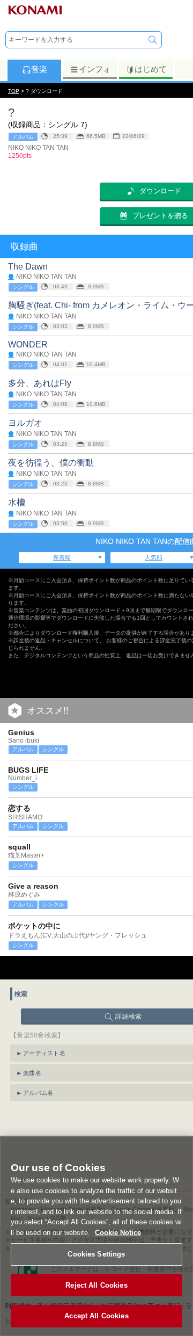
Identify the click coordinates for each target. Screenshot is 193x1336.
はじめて (151, 69)
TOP (13, 91)
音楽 (39, 69)
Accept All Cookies (96, 1316)
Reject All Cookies (96, 1285)
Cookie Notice (118, 1233)
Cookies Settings (96, 1254)
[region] (96, 1236)
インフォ (95, 69)
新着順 (62, 557)
